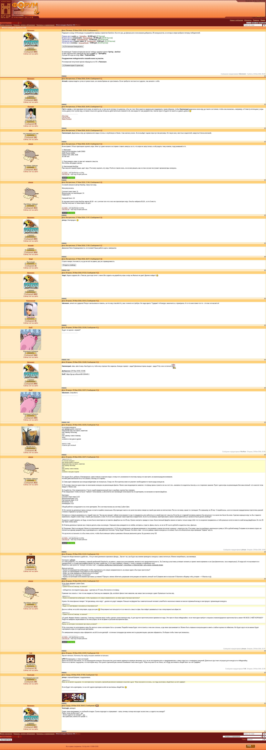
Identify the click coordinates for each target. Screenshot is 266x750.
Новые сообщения (236, 20)
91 (98, 327)
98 (98, 653)
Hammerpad (30, 301)
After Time (65, 116)
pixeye (30, 144)
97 (98, 581)
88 (101, 259)
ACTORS (65, 173)
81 (101, 79)
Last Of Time (66, 117)
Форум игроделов (6, 25)
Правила (256, 20)
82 (101, 107)
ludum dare (84, 590)
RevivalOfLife (87, 38)
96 (98, 554)
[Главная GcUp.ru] (5, 18)
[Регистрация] (18, 18)
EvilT (31, 327)
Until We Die (65, 174)
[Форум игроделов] (12, 18)
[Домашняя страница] (68, 270)
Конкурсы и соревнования (46, 25)
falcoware (30, 30)
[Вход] (24, 18)
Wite (30, 130)
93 (98, 390)
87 (101, 245)
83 (101, 130)
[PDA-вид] (30, 18)
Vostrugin (30, 675)
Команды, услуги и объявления (24, 25)
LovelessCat (91, 41)
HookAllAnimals (82, 39)
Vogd (31, 259)
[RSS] (32, 18)
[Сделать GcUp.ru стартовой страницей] (26, 18)
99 (97, 675)
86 (101, 217)
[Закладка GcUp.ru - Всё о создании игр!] (28, 18)
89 (98, 273)
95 (98, 457)
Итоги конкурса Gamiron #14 (65, 25)
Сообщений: (31, 52)
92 (98, 362)
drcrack (30, 245)
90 (98, 301)
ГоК (30, 554)
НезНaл (31, 425)
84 (101, 144)
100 (97, 705)
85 (101, 182)
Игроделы (248, 20)
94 (98, 425)
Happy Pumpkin (66, 119)
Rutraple (31, 107)
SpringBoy (83, 36)
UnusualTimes (84, 43)
